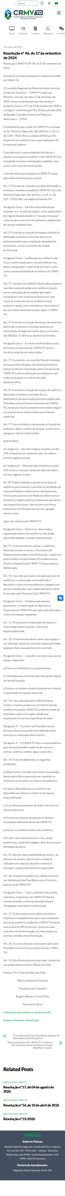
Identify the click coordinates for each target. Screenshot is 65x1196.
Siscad (12, 33)
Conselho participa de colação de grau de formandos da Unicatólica (36, 1036)
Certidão (35, 33)
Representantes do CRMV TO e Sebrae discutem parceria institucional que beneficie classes (30, 1045)
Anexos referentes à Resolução (21, 1020)
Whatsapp (48, 33)
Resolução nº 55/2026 (19, 1119)
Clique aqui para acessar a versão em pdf (26, 1012)
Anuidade (23, 33)
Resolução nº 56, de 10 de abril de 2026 (31, 1105)
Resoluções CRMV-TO (15, 1082)
